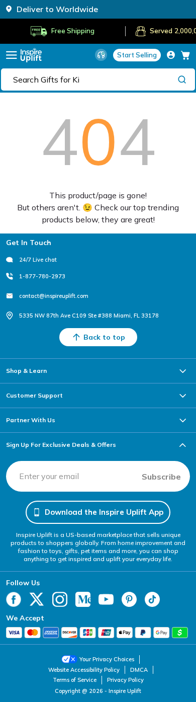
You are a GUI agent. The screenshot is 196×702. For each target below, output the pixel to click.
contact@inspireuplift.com (53, 295)
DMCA (139, 669)
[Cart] (185, 55)
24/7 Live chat (38, 259)
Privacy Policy (125, 679)
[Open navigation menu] (11, 55)
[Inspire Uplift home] (31, 55)
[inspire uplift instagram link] (59, 599)
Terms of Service (74, 679)
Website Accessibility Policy (84, 669)
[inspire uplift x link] (36, 599)
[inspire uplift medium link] (82, 599)
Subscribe (161, 477)
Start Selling (137, 55)
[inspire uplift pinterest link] (129, 599)
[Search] (182, 79)
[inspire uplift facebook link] (13, 599)
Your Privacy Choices (106, 659)
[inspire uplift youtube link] (106, 599)
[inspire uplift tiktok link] (152, 599)
